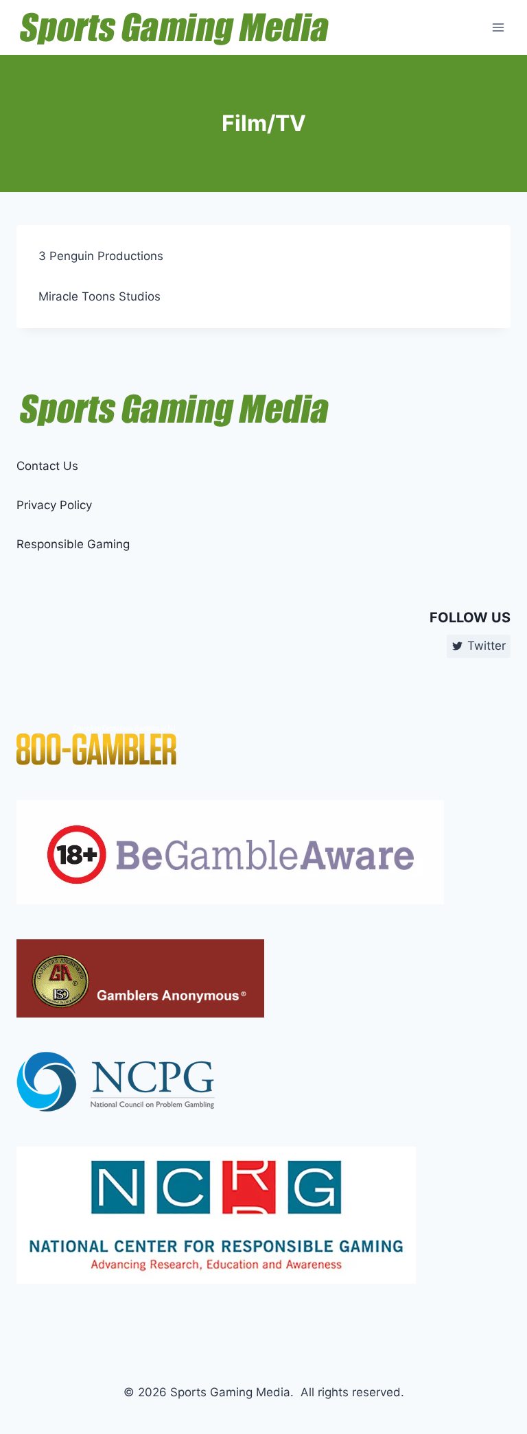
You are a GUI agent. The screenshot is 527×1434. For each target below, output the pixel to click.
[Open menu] (498, 27)
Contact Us (47, 466)
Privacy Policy (54, 505)
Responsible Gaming (73, 544)
